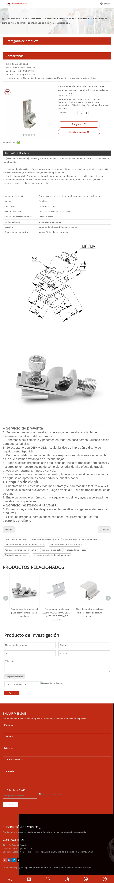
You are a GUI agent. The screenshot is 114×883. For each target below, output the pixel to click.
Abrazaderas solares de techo (46, 539)
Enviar (12, 693)
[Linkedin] (14, 860)
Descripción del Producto (17, 153)
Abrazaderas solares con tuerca (65, 544)
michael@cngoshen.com (23, 74)
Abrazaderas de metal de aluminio (81, 539)
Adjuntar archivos (15, 676)
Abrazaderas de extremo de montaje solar (24, 544)
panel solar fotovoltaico (15, 539)
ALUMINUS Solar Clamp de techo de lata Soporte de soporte (90, 612)
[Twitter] (18, 860)
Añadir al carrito (77, 132)
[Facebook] (9, 860)
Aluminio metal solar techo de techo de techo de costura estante (57, 612)
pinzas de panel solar (52, 550)
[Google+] (5, 860)
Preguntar (77, 124)
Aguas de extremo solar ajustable (20, 550)
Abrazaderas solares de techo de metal (52, 555)
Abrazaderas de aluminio (16, 555)
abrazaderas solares (76, 550)
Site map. (87, 867)
